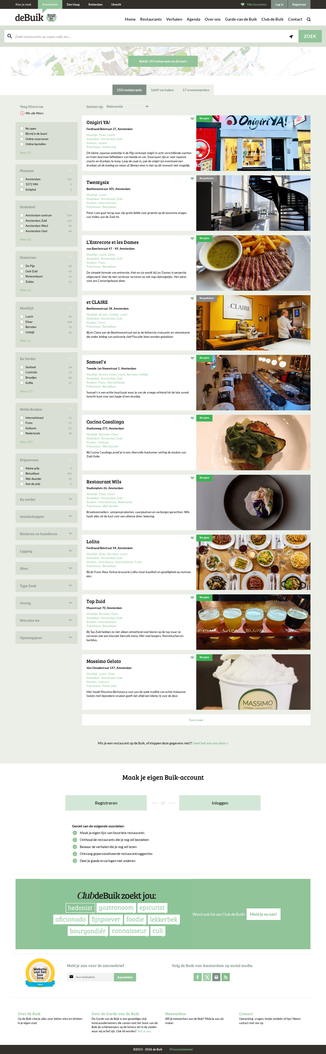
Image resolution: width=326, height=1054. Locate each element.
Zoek (310, 36)
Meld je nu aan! (263, 914)
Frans (49, 423)
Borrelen (49, 327)
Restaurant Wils (103, 481)
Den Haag (73, 4)
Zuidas (49, 281)
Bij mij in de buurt (36, 133)
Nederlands (49, 433)
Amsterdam (49, 179)
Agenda (193, 19)
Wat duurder (49, 479)
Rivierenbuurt (49, 276)
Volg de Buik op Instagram (216, 977)
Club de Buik (272, 19)
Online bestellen (36, 144)
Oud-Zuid (49, 271)
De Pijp (49, 266)
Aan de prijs (49, 484)
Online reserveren (37, 139)
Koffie (49, 383)
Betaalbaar (49, 473)
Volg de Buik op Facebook (198, 977)
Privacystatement (181, 1049)
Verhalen (174, 19)
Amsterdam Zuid (49, 220)
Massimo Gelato (103, 661)
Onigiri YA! (98, 122)
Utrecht (116, 4)
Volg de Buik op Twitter (207, 977)
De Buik (29, 17)
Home (130, 19)
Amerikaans (106, 562)
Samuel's (96, 361)
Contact (295, 19)
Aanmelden (125, 977)
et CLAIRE (97, 302)
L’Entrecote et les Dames (112, 242)
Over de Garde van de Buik (115, 1013)
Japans (102, 143)
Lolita (92, 541)
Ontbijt (49, 332)
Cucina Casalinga (105, 421)
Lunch (49, 316)
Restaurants (151, 19)
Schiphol (49, 189)
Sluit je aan (144, 1031)
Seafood (49, 367)
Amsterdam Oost (49, 231)
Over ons (213, 19)
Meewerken (175, 1013)
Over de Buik (29, 1013)
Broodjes (49, 377)
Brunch (103, 314)
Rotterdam (95, 4)
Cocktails (49, 372)
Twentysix (97, 182)
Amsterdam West (49, 225)
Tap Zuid (95, 601)
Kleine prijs (49, 468)
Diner (49, 322)
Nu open (31, 128)
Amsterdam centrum (49, 215)
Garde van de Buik (241, 19)
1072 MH (49, 184)
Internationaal (49, 417)
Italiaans (49, 428)
